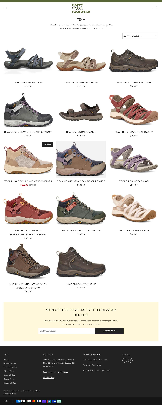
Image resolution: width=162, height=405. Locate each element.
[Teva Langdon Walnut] (81, 110)
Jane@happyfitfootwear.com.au (55, 372)
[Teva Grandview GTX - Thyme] (81, 208)
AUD (5, 401)
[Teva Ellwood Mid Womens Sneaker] (28, 159)
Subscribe (108, 331)
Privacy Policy (9, 371)
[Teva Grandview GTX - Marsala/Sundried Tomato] (28, 208)
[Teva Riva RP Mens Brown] (133, 60)
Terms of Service (10, 367)
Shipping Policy (10, 383)
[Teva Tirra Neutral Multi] (81, 60)
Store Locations (10, 363)
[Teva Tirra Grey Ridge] (133, 159)
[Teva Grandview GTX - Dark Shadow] (28, 110)
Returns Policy (9, 375)
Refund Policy (9, 379)
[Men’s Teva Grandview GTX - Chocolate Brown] (28, 262)
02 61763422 (48, 377)
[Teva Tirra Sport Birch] (133, 208)
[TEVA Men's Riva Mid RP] (81, 262)
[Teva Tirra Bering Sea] (28, 60)
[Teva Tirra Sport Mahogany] (133, 110)
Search (6, 359)
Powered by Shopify (10, 394)
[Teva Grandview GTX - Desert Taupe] (81, 159)
